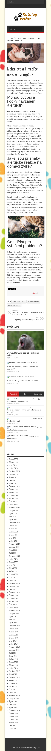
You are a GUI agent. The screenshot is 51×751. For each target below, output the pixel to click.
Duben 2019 (13, 635)
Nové (25, 394)
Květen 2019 (13, 632)
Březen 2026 (13, 462)
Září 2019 (12, 620)
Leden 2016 (13, 729)
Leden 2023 (13, 559)
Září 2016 (12, 705)
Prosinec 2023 (14, 544)
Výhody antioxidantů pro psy (27, 319)
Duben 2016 (13, 720)
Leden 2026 (13, 468)
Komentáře (38, 394)
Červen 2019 (13, 629)
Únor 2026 (12, 465)
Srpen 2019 (13, 623)
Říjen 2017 (13, 674)
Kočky (18, 38)
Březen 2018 (13, 665)
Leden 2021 (13, 580)
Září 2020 (12, 589)
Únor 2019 (12, 641)
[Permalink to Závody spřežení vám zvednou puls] (21, 398)
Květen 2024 (13, 529)
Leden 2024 (13, 541)
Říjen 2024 (13, 514)
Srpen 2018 (13, 656)
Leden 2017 (13, 692)
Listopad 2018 (14, 650)
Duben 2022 (13, 562)
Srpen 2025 (13, 483)
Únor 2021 (12, 577)
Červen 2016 (13, 714)
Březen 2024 (13, 535)
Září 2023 (12, 553)
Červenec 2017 (14, 677)
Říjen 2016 (13, 702)
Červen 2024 (13, 526)
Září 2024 (12, 517)
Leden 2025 (13, 505)
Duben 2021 (13, 574)
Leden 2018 (13, 668)
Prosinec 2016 (14, 695)
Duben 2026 (13, 459)
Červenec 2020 (14, 592)
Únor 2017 (12, 689)
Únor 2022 (12, 565)
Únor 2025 (12, 502)
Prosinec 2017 (14, 671)
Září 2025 (12, 480)
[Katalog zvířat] (25, 19)
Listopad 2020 (14, 586)
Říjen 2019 (13, 617)
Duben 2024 (13, 532)
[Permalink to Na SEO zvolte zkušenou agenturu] (21, 426)
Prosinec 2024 (14, 508)
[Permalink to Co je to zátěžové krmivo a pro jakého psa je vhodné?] (24, 407)
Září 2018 (12, 653)
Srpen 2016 (13, 708)
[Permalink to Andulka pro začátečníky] (17, 435)
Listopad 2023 (14, 547)
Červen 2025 (13, 489)
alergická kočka (19, 301)
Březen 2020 (13, 602)
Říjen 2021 (13, 568)
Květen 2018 (13, 659)
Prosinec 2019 (14, 611)
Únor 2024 (12, 538)
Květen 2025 (13, 492)
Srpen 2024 (13, 520)
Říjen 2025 (13, 477)
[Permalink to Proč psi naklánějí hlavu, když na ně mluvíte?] (25, 362)
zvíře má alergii (14, 305)
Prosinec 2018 (14, 647)
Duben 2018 (13, 662)
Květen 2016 (13, 717)
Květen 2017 (13, 680)
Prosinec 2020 (14, 583)
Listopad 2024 (14, 511)
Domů (12, 38)
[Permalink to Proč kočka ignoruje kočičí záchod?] (21, 376)
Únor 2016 (12, 726)
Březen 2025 (13, 499)
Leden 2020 (13, 608)
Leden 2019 (13, 644)
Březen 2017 (13, 686)
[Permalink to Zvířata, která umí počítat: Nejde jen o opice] (25, 350)
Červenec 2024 (14, 523)
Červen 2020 (13, 595)
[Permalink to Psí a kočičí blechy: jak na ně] (19, 418)
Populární (13, 394)
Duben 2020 (13, 599)
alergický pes (33, 301)
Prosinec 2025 (14, 471)
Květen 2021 (13, 571)
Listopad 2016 (14, 698)
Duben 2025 (13, 495)
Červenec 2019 (14, 626)
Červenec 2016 (14, 711)
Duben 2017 (13, 683)
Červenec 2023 (14, 556)
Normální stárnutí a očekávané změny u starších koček (28, 312)
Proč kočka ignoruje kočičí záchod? (22, 380)
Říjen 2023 (13, 550)
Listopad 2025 (14, 474)
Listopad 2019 (14, 614)
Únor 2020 (12, 605)
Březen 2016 (13, 723)
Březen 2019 (13, 638)
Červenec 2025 (14, 486)
